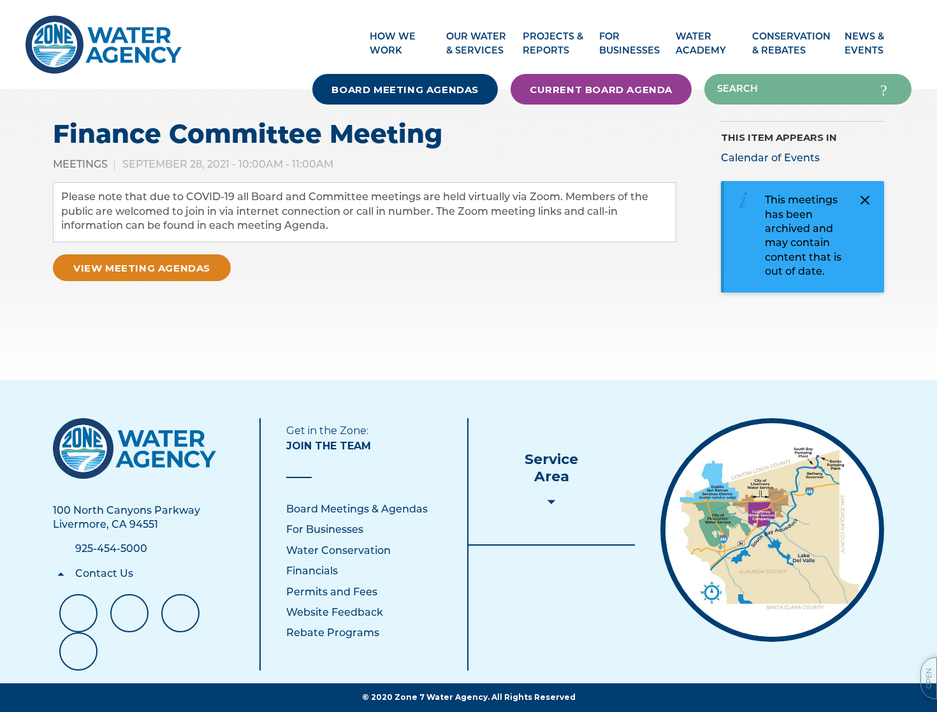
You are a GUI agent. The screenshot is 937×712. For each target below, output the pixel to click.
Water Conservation (338, 551)
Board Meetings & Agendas (357, 510)
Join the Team (328, 446)
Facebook (78, 613)
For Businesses (324, 530)
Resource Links (78, 651)
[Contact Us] (135, 448)
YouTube (129, 613)
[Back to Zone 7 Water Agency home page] (103, 38)
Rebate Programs (332, 633)
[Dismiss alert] (864, 200)
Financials (312, 572)
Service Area (551, 467)
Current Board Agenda (601, 90)
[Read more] (772, 530)
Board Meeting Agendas (405, 90)
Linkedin (180, 613)
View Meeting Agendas (141, 268)
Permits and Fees (331, 593)
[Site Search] (883, 89)
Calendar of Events (770, 159)
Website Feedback (334, 613)
